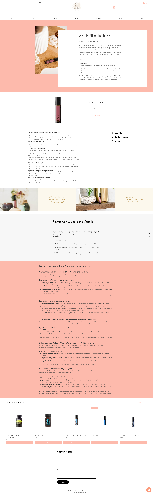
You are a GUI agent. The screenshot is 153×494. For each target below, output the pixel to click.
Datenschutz (78, 490)
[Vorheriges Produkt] (4, 420)
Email (58, 463)
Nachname (80, 456)
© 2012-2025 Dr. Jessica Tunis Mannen (76, 492)
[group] (76, 426)
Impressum (70, 490)
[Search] (114, 12)
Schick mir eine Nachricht (63, 470)
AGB (83, 490)
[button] (114, 7)
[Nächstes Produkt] (149, 420)
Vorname (59, 456)
